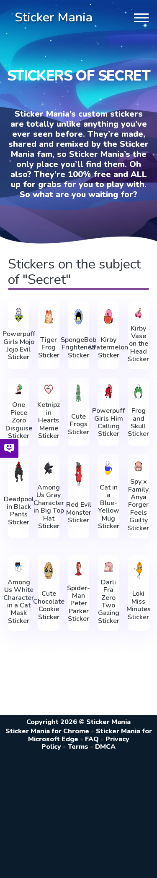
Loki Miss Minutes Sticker (138, 605)
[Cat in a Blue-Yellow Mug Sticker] (108, 468)
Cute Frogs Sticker (78, 424)
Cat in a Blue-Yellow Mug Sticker (108, 507)
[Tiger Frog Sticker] (48, 316)
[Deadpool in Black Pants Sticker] (18, 472)
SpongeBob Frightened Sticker (78, 347)
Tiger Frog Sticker (48, 347)
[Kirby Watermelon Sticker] (108, 316)
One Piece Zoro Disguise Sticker (18, 420)
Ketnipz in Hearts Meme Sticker (48, 420)
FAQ (92, 739)
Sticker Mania (54, 17)
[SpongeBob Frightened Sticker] (78, 316)
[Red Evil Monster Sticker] (78, 474)
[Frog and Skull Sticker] (138, 391)
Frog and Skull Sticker (138, 422)
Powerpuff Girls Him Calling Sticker (108, 422)
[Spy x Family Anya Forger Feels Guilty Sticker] (138, 466)
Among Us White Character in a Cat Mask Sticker (18, 601)
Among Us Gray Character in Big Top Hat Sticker (48, 507)
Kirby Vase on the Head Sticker (138, 344)
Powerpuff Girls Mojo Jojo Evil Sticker (19, 345)
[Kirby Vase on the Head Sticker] (138, 312)
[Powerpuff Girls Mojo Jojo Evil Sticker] (18, 314)
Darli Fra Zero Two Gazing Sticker (108, 601)
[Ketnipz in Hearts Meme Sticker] (48, 389)
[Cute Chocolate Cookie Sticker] (48, 570)
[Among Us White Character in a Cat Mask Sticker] (18, 566)
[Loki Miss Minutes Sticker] (138, 570)
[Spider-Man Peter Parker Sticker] (78, 568)
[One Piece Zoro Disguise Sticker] (18, 389)
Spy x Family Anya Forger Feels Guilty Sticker (138, 505)
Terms (78, 746)
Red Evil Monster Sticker (78, 512)
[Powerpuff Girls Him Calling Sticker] (108, 391)
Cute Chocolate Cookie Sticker (48, 605)
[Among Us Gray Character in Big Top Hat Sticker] (48, 468)
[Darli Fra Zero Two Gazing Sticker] (108, 566)
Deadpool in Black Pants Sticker (19, 510)
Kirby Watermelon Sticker (108, 347)
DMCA (105, 746)
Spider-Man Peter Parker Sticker (78, 603)
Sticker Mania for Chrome (47, 731)
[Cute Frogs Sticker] (78, 393)
